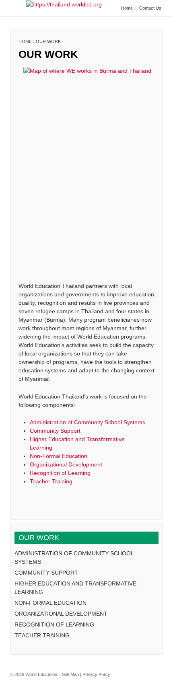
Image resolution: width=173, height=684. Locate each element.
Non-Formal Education (58, 456)
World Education (41, 674)
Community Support (55, 430)
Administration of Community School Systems (87, 422)
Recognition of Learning (60, 473)
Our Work (39, 538)
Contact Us (150, 8)
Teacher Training (51, 481)
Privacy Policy (96, 674)
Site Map (70, 674)
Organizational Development (66, 464)
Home (127, 8)
